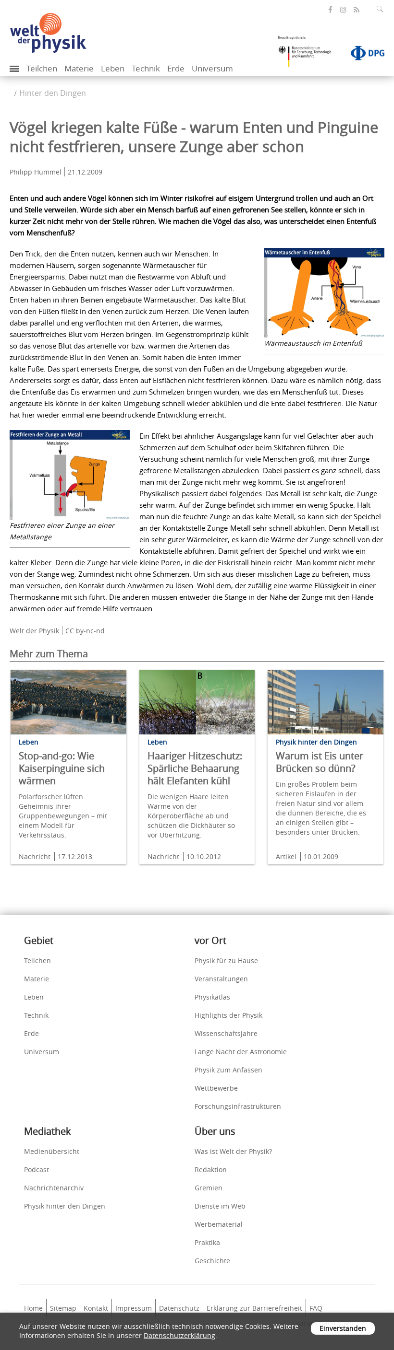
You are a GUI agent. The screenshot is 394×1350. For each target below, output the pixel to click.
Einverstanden (343, 1328)
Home (33, 1308)
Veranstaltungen (221, 978)
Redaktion (211, 1169)
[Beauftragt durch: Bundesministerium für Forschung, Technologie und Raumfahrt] (308, 54)
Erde (176, 68)
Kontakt (96, 1308)
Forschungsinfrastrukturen (238, 1106)
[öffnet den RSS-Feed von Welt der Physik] (356, 9)
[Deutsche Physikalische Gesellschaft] (362, 55)
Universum (212, 68)
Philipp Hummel (36, 171)
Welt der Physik (34, 630)
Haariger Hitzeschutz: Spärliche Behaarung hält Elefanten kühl (195, 768)
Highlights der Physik (228, 1015)
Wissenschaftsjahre (226, 1033)
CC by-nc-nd (85, 630)
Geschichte (212, 1260)
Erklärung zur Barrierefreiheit (254, 1308)
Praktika (207, 1242)
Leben (112, 68)
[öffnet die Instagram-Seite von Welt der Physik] (343, 10)
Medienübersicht (51, 1151)
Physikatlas (212, 996)
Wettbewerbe (216, 1088)
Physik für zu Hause (226, 960)
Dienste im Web (220, 1205)
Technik (146, 68)
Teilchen (41, 68)
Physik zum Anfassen (228, 1069)
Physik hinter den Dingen (64, 1205)
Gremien (208, 1187)
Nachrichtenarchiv (54, 1187)
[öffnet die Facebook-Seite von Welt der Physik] (330, 9)
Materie (79, 68)
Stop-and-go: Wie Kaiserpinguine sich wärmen (62, 768)
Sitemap (63, 1308)
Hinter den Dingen (52, 93)
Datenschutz (179, 1308)
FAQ (315, 1308)
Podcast (36, 1169)
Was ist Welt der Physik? (233, 1151)
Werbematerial (219, 1224)
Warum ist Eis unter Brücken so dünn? (319, 762)
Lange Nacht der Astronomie (241, 1051)
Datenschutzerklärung (179, 1335)
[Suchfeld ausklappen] (382, 9)
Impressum (133, 1308)
